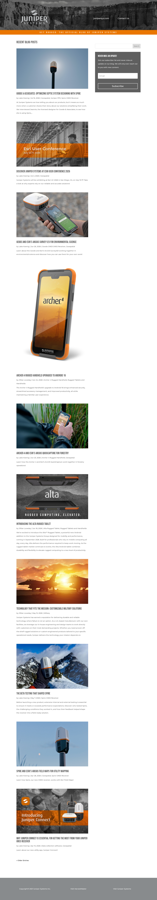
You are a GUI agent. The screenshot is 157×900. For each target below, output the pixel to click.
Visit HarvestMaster (78, 889)
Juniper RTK (56, 98)
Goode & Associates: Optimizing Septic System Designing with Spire (48, 93)
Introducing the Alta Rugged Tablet (33, 524)
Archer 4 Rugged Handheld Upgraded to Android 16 (41, 375)
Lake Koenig (24, 98)
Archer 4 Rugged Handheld (55, 380)
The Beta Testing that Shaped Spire (33, 693)
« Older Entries (22, 860)
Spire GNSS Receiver (70, 98)
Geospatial (45, 98)
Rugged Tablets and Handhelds (73, 528)
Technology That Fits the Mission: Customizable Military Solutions (49, 609)
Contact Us (123, 19)
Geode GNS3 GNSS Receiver (53, 246)
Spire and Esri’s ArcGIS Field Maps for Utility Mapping (42, 771)
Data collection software (52, 846)
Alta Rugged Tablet (52, 528)
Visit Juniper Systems (122, 889)
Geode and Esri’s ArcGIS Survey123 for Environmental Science (46, 242)
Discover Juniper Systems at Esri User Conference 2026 (43, 171)
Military (47, 613)
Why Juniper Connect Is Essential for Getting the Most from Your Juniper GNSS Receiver (51, 840)
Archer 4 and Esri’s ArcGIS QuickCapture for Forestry (42, 453)
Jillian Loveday (25, 380)
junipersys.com (101, 19)
